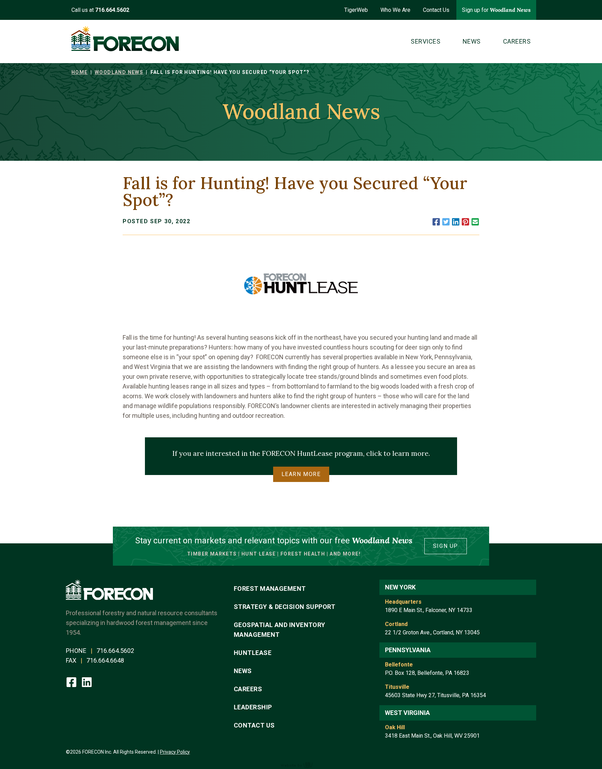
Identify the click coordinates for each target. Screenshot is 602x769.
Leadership (253, 707)
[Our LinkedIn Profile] (86, 681)
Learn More (301, 474)
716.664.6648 (105, 660)
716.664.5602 (115, 650)
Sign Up (445, 546)
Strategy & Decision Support (284, 606)
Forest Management (270, 588)
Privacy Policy (175, 752)
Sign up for (496, 9)
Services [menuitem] (425, 41)
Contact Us (436, 10)
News (243, 670)
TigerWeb (356, 10)
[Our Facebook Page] (72, 681)
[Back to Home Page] (125, 38)
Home (79, 72)
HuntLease (252, 652)
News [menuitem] (472, 41)
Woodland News (119, 72)
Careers (248, 689)
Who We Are (395, 10)
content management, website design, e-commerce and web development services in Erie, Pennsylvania (301, 765)
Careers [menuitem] (517, 41)
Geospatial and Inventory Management (279, 629)
